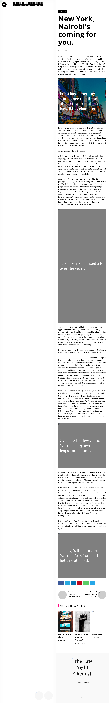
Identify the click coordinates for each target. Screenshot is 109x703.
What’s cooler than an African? (81, 637)
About (79, 682)
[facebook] (9, 698)
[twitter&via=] (15, 698)
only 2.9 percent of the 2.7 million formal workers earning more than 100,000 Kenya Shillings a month (82, 355)
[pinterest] (24, 698)
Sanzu (60, 51)
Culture (63, 11)
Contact (86, 682)
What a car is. (98, 634)
